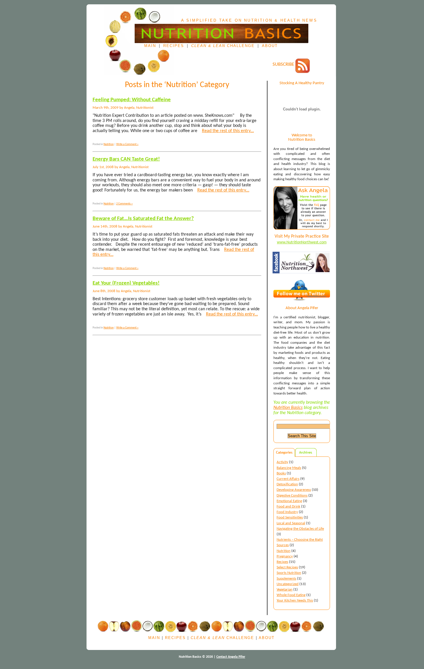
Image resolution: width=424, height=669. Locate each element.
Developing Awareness (294, 490)
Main (150, 46)
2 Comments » (124, 203)
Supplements (286, 578)
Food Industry (287, 512)
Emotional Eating (289, 501)
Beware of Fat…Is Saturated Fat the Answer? (143, 218)
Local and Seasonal (291, 523)
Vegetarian (284, 589)
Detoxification (287, 484)
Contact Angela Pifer (230, 657)
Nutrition (283, 551)
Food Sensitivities (290, 517)
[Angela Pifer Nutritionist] (302, 278)
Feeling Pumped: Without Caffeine (132, 100)
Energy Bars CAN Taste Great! (126, 159)
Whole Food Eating (291, 595)
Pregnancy (285, 556)
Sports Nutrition (289, 573)
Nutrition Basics (288, 407)
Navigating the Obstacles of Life (300, 529)
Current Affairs (288, 479)
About (270, 46)
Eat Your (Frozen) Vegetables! (126, 283)
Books (281, 473)
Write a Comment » (127, 144)
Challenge (223, 46)
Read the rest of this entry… (228, 131)
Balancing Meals (289, 468)
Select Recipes (287, 567)
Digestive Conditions (292, 495)
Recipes (173, 46)
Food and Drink (288, 506)
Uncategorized (288, 584)
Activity (282, 462)
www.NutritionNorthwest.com (302, 242)
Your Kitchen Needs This (295, 600)
